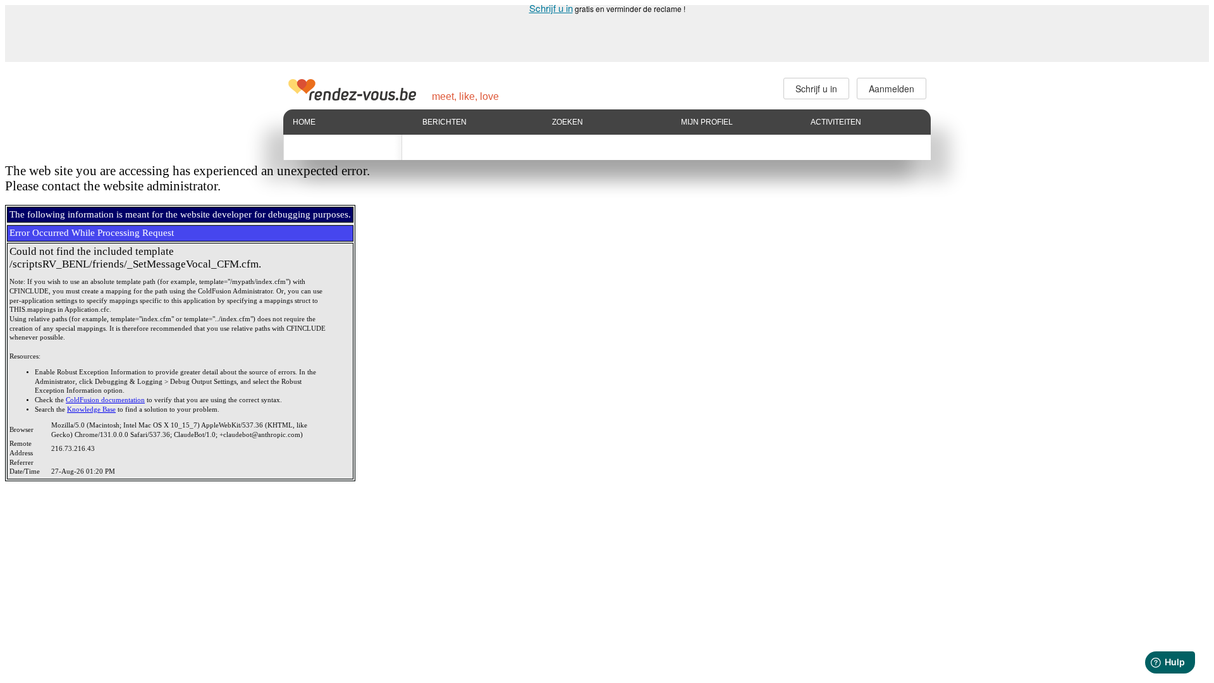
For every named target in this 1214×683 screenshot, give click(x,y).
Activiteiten (836, 122)
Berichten (444, 122)
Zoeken (567, 122)
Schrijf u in (551, 8)
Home (304, 122)
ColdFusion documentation (105, 400)
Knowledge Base (91, 409)
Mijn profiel (707, 122)
